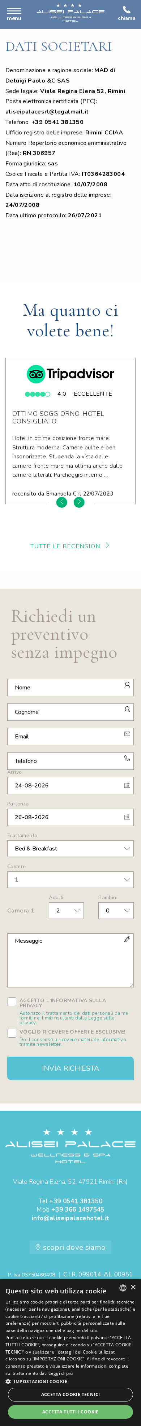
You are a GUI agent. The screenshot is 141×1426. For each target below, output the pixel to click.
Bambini (108, 897)
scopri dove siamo (73, 1247)
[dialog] (70, 1352)
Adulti (56, 897)
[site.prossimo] (79, 502)
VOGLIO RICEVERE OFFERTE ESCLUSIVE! (73, 1038)
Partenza (18, 804)
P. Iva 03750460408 (31, 1274)
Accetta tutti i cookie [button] (70, 1412)
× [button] (133, 1287)
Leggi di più (60, 1373)
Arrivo (14, 772)
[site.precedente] (61, 502)
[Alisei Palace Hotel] (70, 13)
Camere (16, 866)
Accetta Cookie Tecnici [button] (70, 1394)
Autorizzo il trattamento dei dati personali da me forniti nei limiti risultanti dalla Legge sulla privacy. (74, 1018)
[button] (70, 1381)
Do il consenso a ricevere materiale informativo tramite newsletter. (73, 1042)
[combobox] (123, 1288)
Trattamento (22, 835)
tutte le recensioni (67, 546)
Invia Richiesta (70, 1068)
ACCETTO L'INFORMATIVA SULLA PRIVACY (74, 1011)
